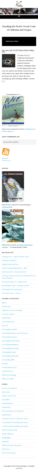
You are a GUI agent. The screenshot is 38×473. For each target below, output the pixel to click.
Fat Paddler (6, 399)
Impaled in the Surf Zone (10, 264)
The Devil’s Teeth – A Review (11, 293)
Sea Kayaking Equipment (10, 344)
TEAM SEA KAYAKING (9, 260)
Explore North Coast (9, 396)
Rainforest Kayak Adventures (12, 445)
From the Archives (8, 314)
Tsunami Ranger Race (9, 367)
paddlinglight (6, 437)
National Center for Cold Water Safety (15, 418)
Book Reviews (6, 306)
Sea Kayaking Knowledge (10, 348)
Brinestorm (6, 392)
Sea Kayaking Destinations (11, 341)
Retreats (5, 325)
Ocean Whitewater (8, 322)
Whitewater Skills (8, 379)
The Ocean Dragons (9, 453)
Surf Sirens (5, 449)
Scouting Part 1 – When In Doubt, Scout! (15, 257)
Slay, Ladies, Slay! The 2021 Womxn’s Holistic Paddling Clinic (18, 51)
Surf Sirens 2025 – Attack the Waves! (14, 272)
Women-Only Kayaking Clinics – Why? (14, 268)
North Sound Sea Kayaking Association (15, 426)
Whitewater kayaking (9, 375)
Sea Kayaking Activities (9, 329)
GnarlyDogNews (7, 403)
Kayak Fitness (6, 318)
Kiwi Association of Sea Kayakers (13, 411)
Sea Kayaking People (9, 352)
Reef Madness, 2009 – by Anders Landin (15, 285)
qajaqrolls (5, 441)
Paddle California (8, 434)
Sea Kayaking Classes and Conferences (15, 333)
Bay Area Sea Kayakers (9, 388)
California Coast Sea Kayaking (12, 310)
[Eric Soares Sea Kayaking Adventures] (6, 156)
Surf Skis (5, 363)
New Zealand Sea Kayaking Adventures (15, 422)
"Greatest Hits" (7, 207)
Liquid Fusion (6, 415)
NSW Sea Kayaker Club (9, 430)
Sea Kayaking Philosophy (10, 356)
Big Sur (4, 303)
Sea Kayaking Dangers (9, 337)
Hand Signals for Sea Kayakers (12, 289)
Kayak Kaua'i (6, 407)
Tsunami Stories (7, 371)
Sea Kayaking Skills (8, 360)
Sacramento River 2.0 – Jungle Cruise (14, 282)
